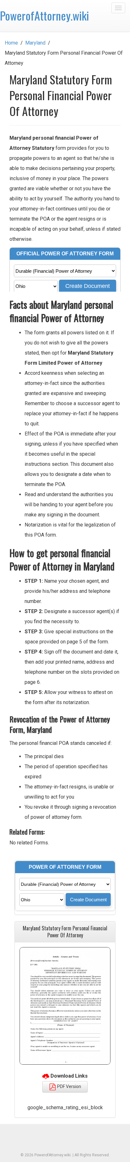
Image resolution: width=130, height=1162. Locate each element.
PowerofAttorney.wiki (44, 15)
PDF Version (68, 1086)
